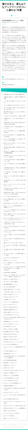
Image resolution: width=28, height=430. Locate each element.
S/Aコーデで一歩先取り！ (9, 415)
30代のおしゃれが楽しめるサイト (11, 279)
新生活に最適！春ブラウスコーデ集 (12, 289)
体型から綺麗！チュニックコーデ (11, 312)
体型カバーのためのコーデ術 (10, 336)
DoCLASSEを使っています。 (10, 326)
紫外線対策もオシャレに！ (10, 353)
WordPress (22, 426)
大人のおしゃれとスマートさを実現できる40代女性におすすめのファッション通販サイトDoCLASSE (15, 268)
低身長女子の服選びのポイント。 (11, 309)
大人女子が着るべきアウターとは (11, 314)
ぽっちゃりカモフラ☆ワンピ (10, 304)
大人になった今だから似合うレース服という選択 (14, 115)
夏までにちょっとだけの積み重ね (11, 375)
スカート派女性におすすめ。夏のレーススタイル (14, 105)
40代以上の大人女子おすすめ (10, 334)
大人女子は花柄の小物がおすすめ (11, 399)
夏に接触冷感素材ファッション (11, 284)
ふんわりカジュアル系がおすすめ (11, 257)
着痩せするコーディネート (10, 365)
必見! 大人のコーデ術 (8, 367)
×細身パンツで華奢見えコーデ (10, 372)
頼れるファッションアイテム (10, 260)
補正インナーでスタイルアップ (11, 418)
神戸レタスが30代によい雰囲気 (11, 329)
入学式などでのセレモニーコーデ (11, 297)
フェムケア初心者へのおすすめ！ (11, 380)
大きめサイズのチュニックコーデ (11, 392)
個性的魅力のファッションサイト (11, 321)
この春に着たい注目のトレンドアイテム (13, 291)
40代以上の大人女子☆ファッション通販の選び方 (15, 408)
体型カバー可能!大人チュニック (11, 294)
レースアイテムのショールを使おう (12, 413)
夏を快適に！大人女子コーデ (10, 362)
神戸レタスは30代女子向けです (11, 307)
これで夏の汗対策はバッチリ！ (11, 351)
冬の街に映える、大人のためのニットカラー (14, 203)
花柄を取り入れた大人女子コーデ (11, 339)
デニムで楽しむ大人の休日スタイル (12, 196)
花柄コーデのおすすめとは (10, 410)
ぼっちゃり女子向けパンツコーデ (11, 324)
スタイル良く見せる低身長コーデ (11, 344)
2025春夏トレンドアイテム (10, 299)
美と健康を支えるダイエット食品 (11, 331)
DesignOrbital (13, 426)
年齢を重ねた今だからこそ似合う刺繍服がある (14, 94)
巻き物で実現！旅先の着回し (10, 272)
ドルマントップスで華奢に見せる (11, 302)
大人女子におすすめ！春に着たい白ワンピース (14, 370)
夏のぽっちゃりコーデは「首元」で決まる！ (14, 242)
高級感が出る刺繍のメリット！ (11, 385)
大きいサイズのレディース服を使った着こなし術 (14, 405)
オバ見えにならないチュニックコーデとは (13, 341)
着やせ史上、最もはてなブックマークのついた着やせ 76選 (14, 7)
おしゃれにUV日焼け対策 (9, 286)
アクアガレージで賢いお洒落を (11, 281)
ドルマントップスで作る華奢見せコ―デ (13, 383)
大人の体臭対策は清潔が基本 (10, 360)
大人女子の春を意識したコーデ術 (11, 378)
